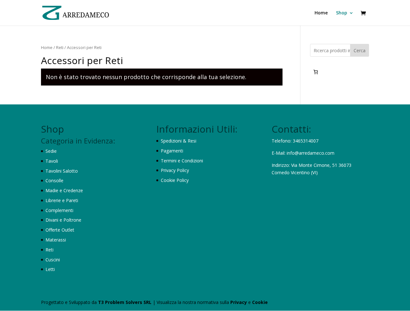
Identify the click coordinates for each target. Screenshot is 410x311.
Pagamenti (172, 151)
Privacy (239, 302)
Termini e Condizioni (182, 161)
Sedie (51, 151)
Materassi (55, 240)
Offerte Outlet (59, 230)
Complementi (59, 210)
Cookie (260, 302)
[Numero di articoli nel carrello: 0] (315, 72)
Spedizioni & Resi (178, 141)
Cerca (359, 50)
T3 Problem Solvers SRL (125, 302)
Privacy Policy (175, 170)
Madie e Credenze (64, 190)
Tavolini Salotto (61, 171)
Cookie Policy (175, 180)
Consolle (54, 180)
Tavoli (51, 161)
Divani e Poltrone (63, 220)
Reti (59, 47)
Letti (50, 269)
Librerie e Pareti (61, 200)
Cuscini (52, 260)
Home (321, 13)
